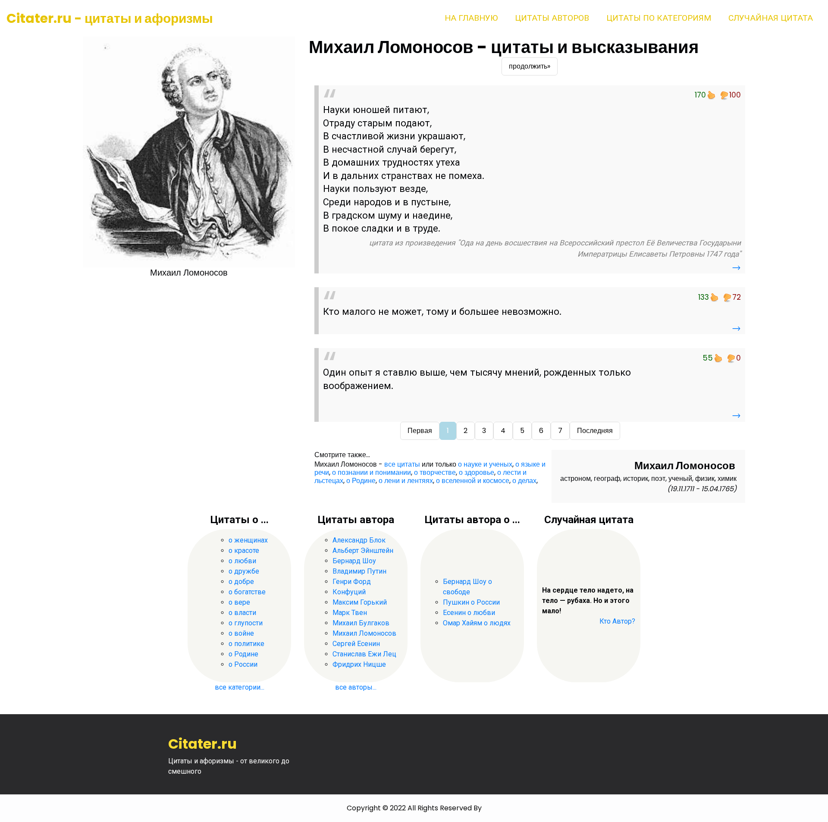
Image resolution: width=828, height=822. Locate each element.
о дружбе (244, 571)
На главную (471, 18)
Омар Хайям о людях (477, 623)
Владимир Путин (359, 571)
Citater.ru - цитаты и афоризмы (109, 18)
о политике (246, 644)
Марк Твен (349, 613)
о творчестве (435, 472)
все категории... (239, 687)
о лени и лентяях (406, 481)
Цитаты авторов (552, 18)
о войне (241, 633)
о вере (239, 602)
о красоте (244, 550)
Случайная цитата (770, 18)
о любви (242, 561)
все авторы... (355, 687)
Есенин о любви (469, 613)
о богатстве (247, 592)
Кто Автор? (617, 621)
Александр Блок (359, 540)
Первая (420, 431)
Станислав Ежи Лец (364, 654)
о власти (242, 613)
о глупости (246, 623)
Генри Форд (351, 581)
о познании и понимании (371, 472)
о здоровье (476, 472)
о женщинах (248, 540)
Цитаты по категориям (658, 18)
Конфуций (349, 592)
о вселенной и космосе (472, 481)
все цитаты (402, 464)
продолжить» (529, 66)
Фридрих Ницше (359, 664)
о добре (241, 581)
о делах (524, 481)
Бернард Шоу (354, 561)
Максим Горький (359, 602)
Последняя (595, 431)
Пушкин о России (471, 602)
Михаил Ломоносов (364, 633)
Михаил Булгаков (360, 623)
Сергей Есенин (356, 644)
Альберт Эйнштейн (362, 550)
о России (243, 664)
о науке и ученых (485, 464)
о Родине (361, 481)
